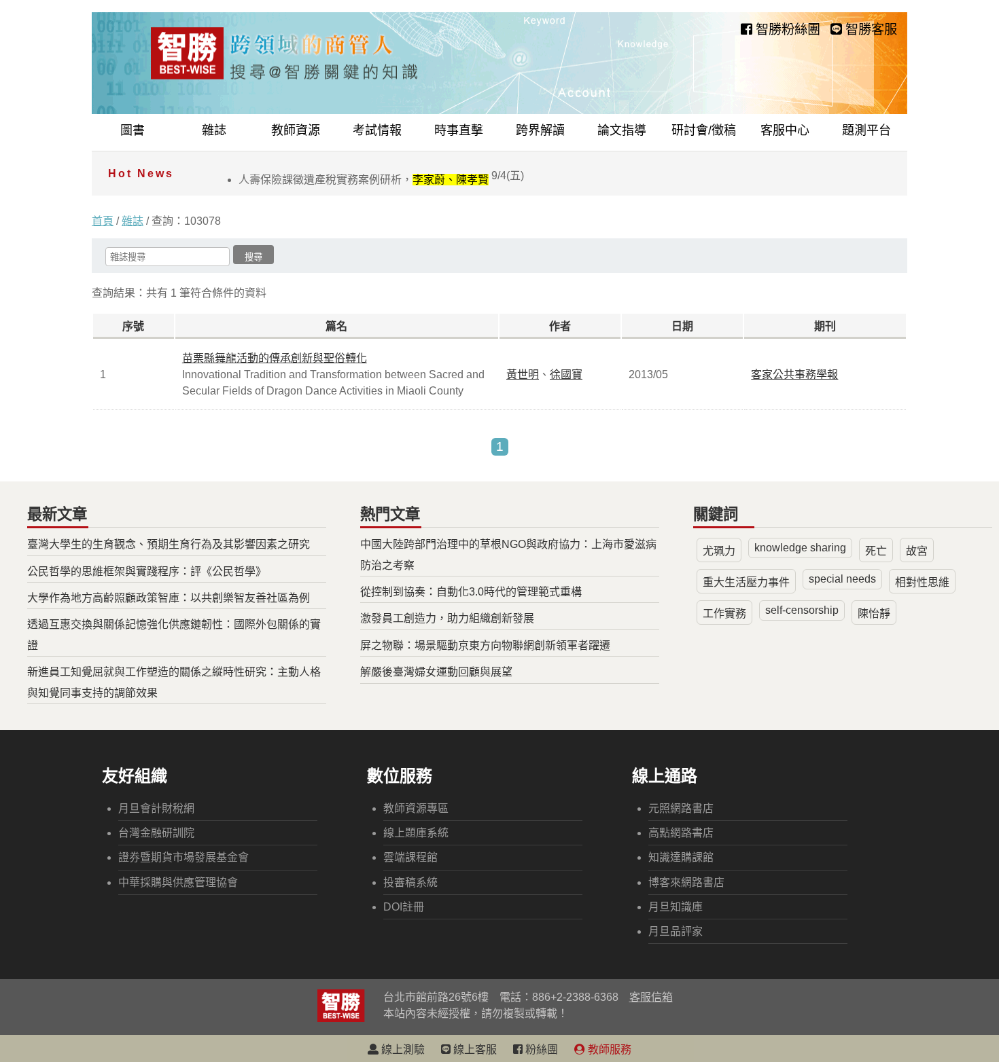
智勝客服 (869, 29)
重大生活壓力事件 (746, 582)
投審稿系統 (410, 882)
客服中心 (784, 130)
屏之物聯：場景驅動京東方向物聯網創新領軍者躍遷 (485, 645)
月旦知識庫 (675, 907)
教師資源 (295, 130)
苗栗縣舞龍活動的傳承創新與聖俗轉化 (274, 358)
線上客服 (474, 1049)
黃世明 (522, 374)
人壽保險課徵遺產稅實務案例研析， (381, 179)
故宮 (917, 551)
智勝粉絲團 (786, 29)
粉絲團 (540, 1049)
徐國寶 (566, 374)
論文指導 (621, 130)
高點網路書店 (681, 833)
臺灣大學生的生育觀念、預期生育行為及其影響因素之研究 (168, 544)
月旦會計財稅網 (156, 808)
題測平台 (866, 130)
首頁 (102, 221)
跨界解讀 (540, 130)
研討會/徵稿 (703, 130)
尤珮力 (719, 551)
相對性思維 (922, 582)
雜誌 (214, 130)
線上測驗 (402, 1049)
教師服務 (608, 1049)
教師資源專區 (416, 808)
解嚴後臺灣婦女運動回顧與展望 (436, 672)
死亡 (876, 551)
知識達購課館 (681, 857)
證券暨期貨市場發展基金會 (183, 857)
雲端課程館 (410, 857)
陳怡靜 (874, 613)
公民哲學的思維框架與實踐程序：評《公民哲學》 (146, 571)
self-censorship (802, 610)
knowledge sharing (800, 547)
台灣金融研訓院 (156, 833)
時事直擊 (458, 130)
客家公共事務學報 (794, 374)
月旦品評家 (675, 931)
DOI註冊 (403, 907)
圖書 (132, 130)
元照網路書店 (681, 808)
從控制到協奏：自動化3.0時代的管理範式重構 (471, 592)
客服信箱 (651, 997)
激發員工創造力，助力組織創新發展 (447, 618)
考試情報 (377, 130)
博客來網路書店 (686, 882)
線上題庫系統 (416, 833)
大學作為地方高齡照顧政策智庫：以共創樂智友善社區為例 (168, 598)
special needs (842, 579)
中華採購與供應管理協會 (178, 882)
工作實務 (724, 613)
